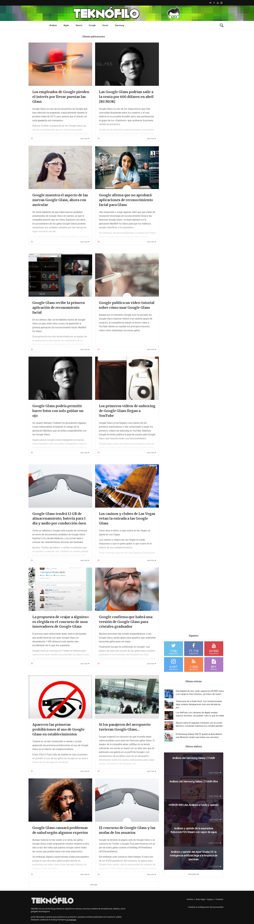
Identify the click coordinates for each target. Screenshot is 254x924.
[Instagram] (221, 3)
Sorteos (190, 899)
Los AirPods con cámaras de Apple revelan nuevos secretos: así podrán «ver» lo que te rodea (200, 714)
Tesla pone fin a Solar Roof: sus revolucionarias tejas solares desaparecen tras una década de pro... (199, 704)
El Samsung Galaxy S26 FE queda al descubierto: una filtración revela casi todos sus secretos (199, 736)
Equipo (210, 899)
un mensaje (71, 920)
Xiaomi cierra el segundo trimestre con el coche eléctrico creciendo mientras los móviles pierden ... (199, 726)
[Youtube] (218, 3)
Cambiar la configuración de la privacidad (205, 907)
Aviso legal (200, 899)
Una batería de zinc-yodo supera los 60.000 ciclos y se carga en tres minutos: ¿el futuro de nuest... (200, 692)
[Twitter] (210, 3)
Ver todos (192, 874)
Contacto (219, 899)
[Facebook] (214, 3)
